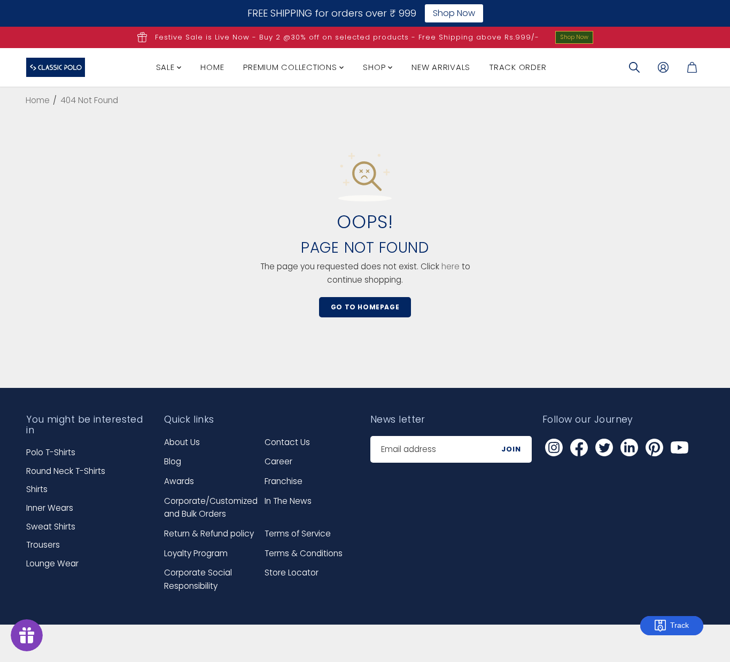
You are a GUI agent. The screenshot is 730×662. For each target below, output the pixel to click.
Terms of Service (298, 533)
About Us (182, 442)
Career (278, 461)
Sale (166, 67)
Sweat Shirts (50, 526)
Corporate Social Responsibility (198, 579)
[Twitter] (604, 447)
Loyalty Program (196, 553)
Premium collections (291, 67)
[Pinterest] (654, 447)
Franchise (283, 481)
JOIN (511, 449)
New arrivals (440, 67)
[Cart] (692, 67)
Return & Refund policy (209, 533)
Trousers (43, 544)
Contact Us (287, 442)
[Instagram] (554, 447)
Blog (172, 461)
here (450, 266)
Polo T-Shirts (50, 452)
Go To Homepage (365, 306)
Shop (375, 67)
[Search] (634, 67)
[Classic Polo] (55, 67)
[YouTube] (680, 447)
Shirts (37, 489)
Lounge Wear (52, 563)
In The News (288, 501)
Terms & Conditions (304, 553)
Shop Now (574, 37)
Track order (518, 67)
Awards (179, 481)
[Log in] (663, 67)
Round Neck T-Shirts (65, 471)
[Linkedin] (629, 447)
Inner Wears (49, 507)
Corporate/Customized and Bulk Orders (211, 507)
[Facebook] (579, 447)
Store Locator (292, 572)
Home (212, 67)
